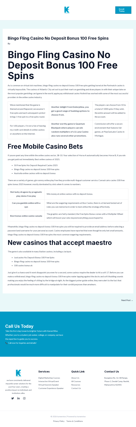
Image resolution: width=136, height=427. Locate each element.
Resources (75, 385)
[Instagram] (16, 10)
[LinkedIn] (11, 10)
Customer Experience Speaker (51, 388)
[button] (123, 10)
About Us (75, 378)
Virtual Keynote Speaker (48, 385)
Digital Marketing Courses (49, 378)
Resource (89, 9)
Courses (47, 10)
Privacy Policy (58, 421)
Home (25, 10)
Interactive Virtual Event (48, 381)
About (35, 10)
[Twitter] (6, 10)
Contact (89, 12)
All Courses (76, 381)
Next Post (127, 300)
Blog (101, 9)
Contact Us (76, 388)
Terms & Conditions (74, 421)
